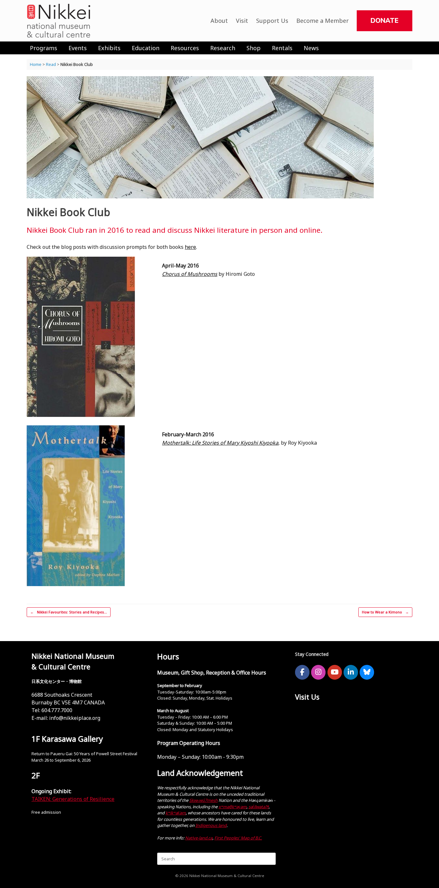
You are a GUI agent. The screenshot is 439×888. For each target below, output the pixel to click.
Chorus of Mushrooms (189, 273)
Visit (242, 20)
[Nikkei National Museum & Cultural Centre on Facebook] (302, 672)
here (190, 246)
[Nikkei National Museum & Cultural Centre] (59, 20)
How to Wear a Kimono (385, 612)
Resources (185, 48)
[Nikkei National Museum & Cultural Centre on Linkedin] (351, 672)
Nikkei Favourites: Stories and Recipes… (68, 612)
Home (35, 64)
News (311, 48)
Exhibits (109, 48)
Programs (43, 48)
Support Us (272, 20)
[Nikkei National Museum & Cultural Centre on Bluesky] (367, 672)
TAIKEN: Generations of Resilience (72, 798)
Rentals (282, 48)
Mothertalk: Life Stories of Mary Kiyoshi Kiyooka (220, 442)
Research (222, 48)
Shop (253, 48)
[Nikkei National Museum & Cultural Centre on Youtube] (334, 672)
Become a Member (322, 20)
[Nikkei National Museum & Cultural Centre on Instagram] (318, 672)
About (219, 20)
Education (145, 48)
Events (77, 48)
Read (51, 64)
